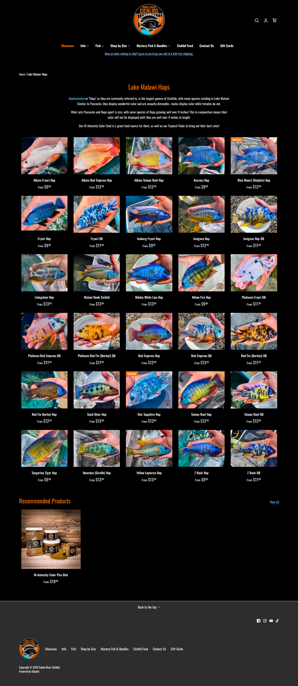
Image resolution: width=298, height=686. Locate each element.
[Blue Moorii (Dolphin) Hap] (254, 155)
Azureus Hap (201, 180)
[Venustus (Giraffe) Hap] (97, 448)
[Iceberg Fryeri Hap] (149, 214)
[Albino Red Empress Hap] (97, 155)
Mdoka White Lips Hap (149, 297)
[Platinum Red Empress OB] (44, 331)
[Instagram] (265, 620)
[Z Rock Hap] (201, 448)
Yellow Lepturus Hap (149, 472)
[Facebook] (258, 620)
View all (274, 502)
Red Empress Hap (149, 355)
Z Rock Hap (201, 472)
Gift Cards (177, 648)
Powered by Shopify (29, 671)
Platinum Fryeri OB (254, 297)
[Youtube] (271, 620)
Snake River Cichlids (49, 667)
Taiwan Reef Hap (201, 414)
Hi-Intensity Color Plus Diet (51, 574)
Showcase (51, 648)
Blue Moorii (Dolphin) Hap (254, 180)
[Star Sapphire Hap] (149, 389)
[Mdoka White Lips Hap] (149, 272)
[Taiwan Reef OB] (254, 389)
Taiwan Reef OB (254, 414)
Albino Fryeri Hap (44, 180)
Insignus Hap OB (253, 238)
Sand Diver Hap (96, 414)
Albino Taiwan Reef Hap (149, 180)
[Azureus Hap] (201, 155)
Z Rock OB (253, 472)
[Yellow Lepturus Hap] (149, 448)
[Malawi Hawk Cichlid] (97, 272)
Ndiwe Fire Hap (201, 297)
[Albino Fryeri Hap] (44, 155)
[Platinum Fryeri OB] (254, 272)
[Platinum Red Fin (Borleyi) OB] (97, 331)
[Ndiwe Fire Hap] (201, 272)
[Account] (265, 20)
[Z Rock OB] (254, 448)
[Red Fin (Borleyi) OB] (254, 331)
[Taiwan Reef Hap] (201, 389)
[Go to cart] (274, 20)
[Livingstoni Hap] (44, 272)
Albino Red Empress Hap (96, 180)
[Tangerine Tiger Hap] (44, 448)
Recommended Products (45, 500)
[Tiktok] (277, 620)
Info (64, 648)
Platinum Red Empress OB (44, 355)
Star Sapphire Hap (149, 414)
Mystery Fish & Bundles (115, 648)
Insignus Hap (201, 238)
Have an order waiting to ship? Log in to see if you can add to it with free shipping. (149, 54)
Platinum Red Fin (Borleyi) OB (97, 355)
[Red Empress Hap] (149, 331)
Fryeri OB (97, 238)
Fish (73, 648)
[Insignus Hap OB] (254, 214)
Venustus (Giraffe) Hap (97, 472)
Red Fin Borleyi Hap (44, 414)
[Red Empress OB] (201, 331)
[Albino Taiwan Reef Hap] (149, 155)
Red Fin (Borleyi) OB (254, 355)
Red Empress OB (201, 355)
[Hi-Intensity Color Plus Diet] (51, 539)
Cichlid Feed (140, 648)
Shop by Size (88, 648)
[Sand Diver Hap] (97, 389)
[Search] (256, 20)
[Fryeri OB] (97, 214)
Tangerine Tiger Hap (44, 472)
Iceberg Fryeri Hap (149, 238)
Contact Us (159, 648)
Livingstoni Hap (44, 297)
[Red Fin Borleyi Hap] (44, 389)
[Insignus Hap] (201, 214)
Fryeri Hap (44, 238)
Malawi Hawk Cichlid (97, 297)
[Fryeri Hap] (44, 213)
